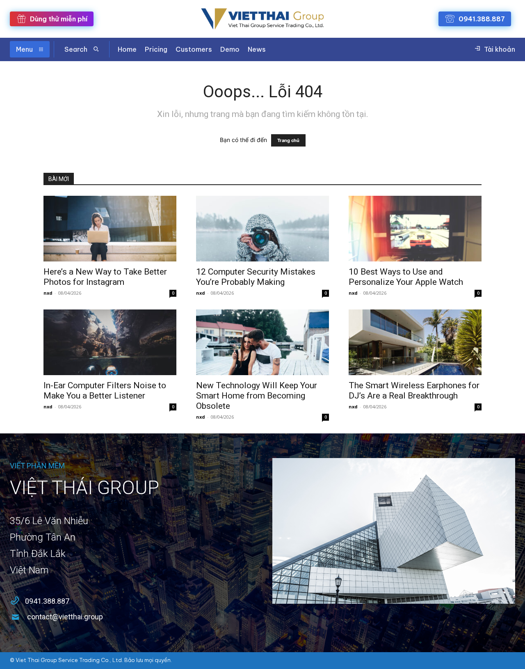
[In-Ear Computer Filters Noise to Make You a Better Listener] (109, 342)
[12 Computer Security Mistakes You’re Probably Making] (262, 228)
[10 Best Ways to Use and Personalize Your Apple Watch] (415, 228)
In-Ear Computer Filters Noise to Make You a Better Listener (104, 390)
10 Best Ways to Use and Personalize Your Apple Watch (406, 277)
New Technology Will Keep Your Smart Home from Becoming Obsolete (256, 395)
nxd (47, 293)
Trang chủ (288, 140)
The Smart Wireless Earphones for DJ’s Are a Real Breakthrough (414, 390)
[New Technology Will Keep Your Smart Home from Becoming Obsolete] (262, 342)
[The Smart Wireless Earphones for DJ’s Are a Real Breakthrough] (415, 342)
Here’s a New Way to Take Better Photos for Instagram (105, 277)
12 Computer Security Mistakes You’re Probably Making (255, 277)
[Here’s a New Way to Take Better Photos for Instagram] (109, 228)
